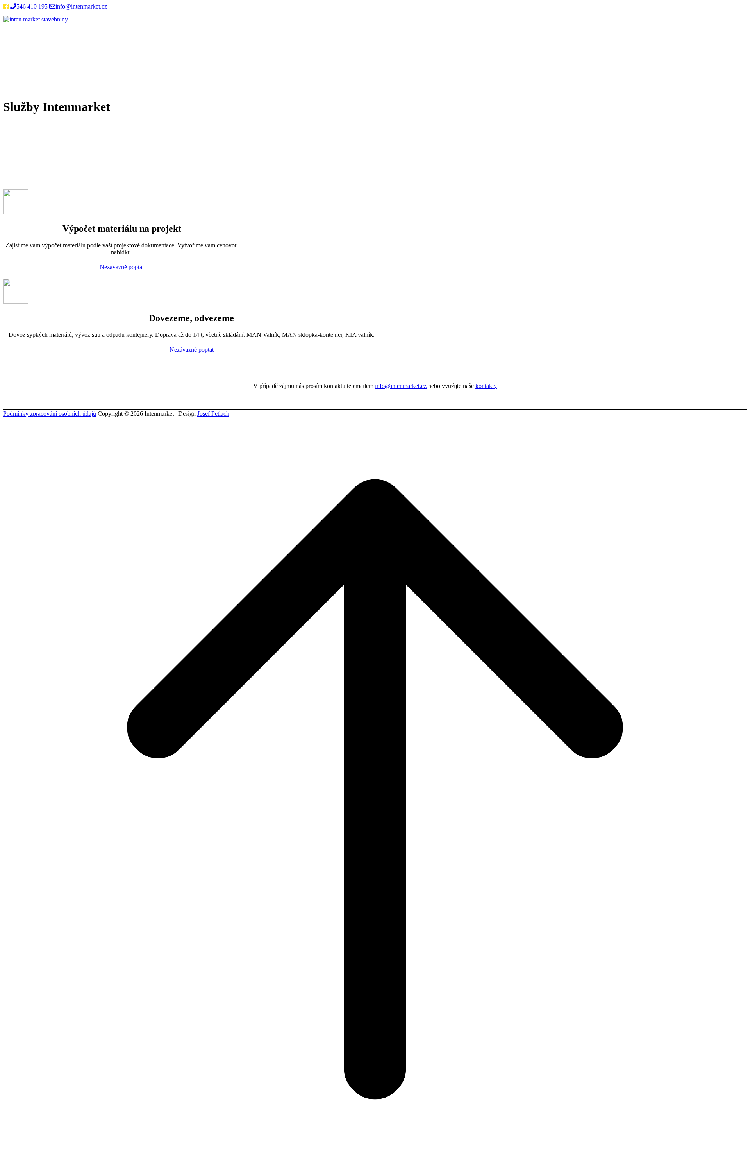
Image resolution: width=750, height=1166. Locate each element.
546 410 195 (32, 6)
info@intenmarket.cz (81, 6)
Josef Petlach (213, 413)
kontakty (486, 386)
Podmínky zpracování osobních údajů (49, 413)
